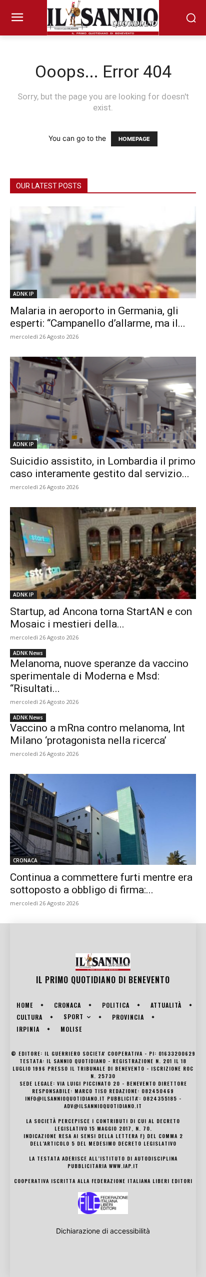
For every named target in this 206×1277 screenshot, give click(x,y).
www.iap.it (123, 1166)
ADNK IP (23, 293)
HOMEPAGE (134, 138)
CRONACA (25, 860)
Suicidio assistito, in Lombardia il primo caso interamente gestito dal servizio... (103, 467)
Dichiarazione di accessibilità (103, 1231)
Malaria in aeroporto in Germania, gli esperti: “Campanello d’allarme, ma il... (98, 317)
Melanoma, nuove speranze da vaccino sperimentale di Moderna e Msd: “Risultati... (99, 675)
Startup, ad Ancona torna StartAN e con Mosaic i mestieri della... (101, 618)
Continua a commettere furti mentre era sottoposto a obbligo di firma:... (101, 883)
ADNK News (28, 652)
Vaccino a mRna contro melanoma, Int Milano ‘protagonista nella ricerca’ (97, 734)
